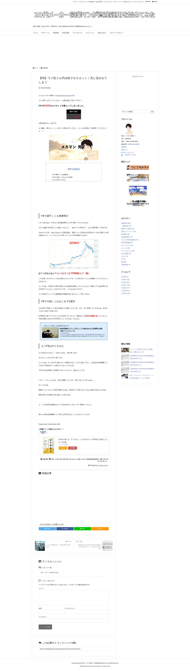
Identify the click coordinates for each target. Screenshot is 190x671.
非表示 (76, 169)
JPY (104, 459)
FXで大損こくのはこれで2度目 (62, 177)
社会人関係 (99, 1)
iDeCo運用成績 (127, 242)
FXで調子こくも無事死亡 (60, 174)
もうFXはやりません (59, 180)
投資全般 (91, 1)
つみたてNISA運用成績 (130, 240)
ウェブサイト (43, 617)
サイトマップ (117, 1)
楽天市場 (72, 448)
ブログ (124, 256)
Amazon (62, 448)
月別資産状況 (127, 237)
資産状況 (124, 147)
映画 (123, 262)
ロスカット (103, 461)
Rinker (66, 444)
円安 (63, 459)
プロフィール (83, 1)
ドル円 (57, 459)
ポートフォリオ (127, 245)
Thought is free (106, 666)
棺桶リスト (124, 149)
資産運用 (45, 68)
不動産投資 (125, 264)
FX (61, 459)
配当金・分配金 (127, 229)
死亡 (52, 459)
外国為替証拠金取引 (92, 459)
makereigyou (103, 465)
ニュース (125, 248)
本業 (101, 459)
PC (123, 259)
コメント (41, 588)
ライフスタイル (108, 1)
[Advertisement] (95, 50)
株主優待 (125, 234)
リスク (83, 459)
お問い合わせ (127, 1)
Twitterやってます (130, 155)
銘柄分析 (127, 226)
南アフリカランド (71, 459)
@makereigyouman (64, 96)
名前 (40, 608)
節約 (79, 459)
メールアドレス (69, 608)
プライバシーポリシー (138, 1)
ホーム (76, 1)
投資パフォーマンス (128, 231)
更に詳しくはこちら (127, 152)
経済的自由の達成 (133, 144)
